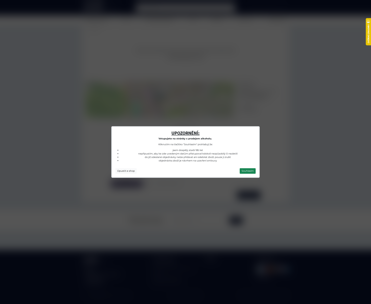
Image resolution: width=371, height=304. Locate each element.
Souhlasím (248, 171)
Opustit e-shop (126, 171)
